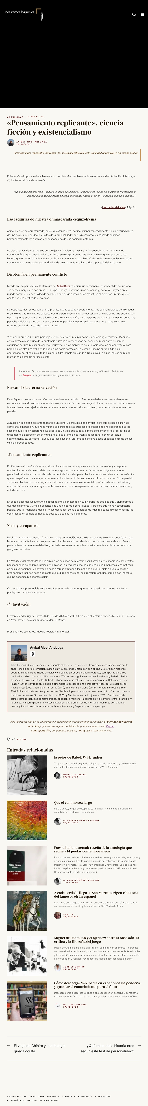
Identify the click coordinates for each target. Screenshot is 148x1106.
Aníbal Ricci (63, 286)
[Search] (134, 14)
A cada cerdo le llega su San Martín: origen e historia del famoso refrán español (96, 894)
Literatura (36, 117)
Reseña (22, 739)
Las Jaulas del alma (113, 207)
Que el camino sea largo (73, 802)
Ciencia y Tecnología (77, 1097)
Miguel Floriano (75, 775)
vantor (68, 914)
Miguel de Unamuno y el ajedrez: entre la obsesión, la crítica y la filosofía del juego (96, 939)
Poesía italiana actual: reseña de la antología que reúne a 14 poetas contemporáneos (93, 849)
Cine (42, 1097)
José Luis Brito (74, 967)
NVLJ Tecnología (75, 1005)
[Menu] (142, 14)
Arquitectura (17, 1097)
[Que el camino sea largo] (27, 820)
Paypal (27, 375)
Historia (53, 1097)
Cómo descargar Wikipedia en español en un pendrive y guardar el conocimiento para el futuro (97, 984)
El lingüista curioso (22, 1100)
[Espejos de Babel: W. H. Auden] (27, 775)
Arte (32, 1097)
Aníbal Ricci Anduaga (31, 142)
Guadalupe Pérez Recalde (81, 821)
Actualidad (15, 117)
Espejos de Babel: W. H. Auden (78, 757)
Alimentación (49, 1100)
